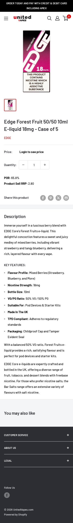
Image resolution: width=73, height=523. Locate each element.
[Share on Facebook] (43, 197)
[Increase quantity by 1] (45, 165)
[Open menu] (6, 18)
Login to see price (31, 152)
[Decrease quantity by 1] (23, 165)
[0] (65, 18)
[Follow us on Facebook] (7, 495)
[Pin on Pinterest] (51, 197)
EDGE (7, 138)
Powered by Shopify (15, 514)
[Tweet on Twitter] (58, 197)
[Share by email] (66, 197)
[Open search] (49, 18)
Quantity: (10, 165)
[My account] (57, 18)
